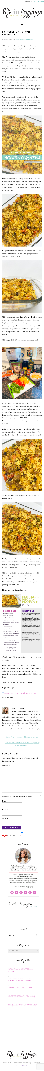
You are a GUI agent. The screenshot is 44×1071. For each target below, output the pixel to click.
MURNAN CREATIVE (22, 1065)
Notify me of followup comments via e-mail (17, 796)
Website (5, 818)
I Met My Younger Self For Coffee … (22, 988)
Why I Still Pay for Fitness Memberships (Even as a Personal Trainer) (21, 969)
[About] (23, 887)
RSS (40, 1)
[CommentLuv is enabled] (11, 836)
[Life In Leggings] (22, 19)
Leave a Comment (27, 39)
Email (35, 1)
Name (5, 801)
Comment (6, 765)
